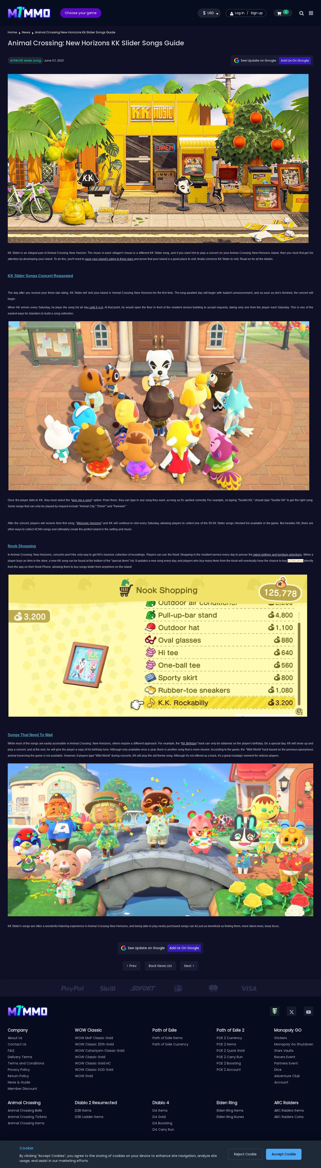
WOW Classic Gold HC (93, 1063)
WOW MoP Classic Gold (94, 1038)
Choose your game (81, 13)
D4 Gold (159, 1116)
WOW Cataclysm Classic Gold (99, 1050)
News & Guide (19, 1082)
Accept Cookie (284, 1154)
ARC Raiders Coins (289, 1116)
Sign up (257, 13)
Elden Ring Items (230, 1110)
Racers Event (284, 1057)
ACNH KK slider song (25, 60)
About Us (15, 1038)
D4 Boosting (162, 1123)
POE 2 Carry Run (230, 1057)
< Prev (132, 965)
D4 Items (160, 1110)
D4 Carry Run (163, 1129)
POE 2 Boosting (229, 1063)
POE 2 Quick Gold (231, 1050)
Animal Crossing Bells (25, 1110)
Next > (189, 965)
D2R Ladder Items (89, 1116)
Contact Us (17, 1044)
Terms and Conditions (26, 1063)
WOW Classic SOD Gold (94, 1069)
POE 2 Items (226, 1044)
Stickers (280, 1038)
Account (281, 1082)
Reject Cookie (245, 1154)
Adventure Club (287, 1076)
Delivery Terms (20, 1057)
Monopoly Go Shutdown (293, 1044)
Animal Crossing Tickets (27, 1116)
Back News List (160, 965)
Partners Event (286, 1063)
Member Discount (22, 1088)
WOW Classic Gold (90, 1057)
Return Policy (18, 1076)
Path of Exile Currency (170, 1044)
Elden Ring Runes (230, 1116)
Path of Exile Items (168, 1038)
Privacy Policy (19, 1069)
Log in (239, 13)
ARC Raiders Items (289, 1110)
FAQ (11, 1050)
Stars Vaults (284, 1050)
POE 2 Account (229, 1069)
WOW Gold (84, 1076)
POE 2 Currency (229, 1038)
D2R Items (83, 1110)
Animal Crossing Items (26, 1123)
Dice (278, 1069)
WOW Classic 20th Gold (94, 1044)
